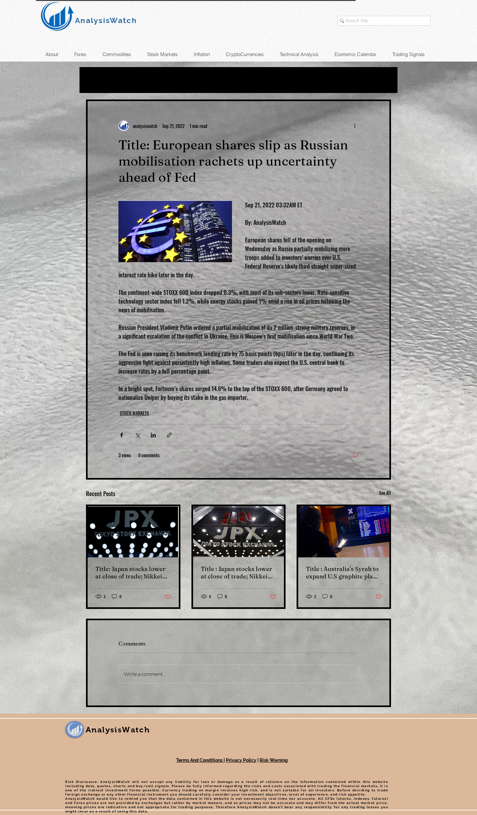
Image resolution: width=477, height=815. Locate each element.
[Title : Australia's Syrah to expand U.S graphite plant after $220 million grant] (343, 531)
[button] (383, 80)
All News (99, 80)
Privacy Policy (241, 760)
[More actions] (355, 126)
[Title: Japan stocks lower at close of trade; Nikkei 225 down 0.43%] (133, 531)
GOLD (158, 80)
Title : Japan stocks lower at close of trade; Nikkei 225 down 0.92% (236, 572)
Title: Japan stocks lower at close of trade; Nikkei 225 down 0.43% (130, 572)
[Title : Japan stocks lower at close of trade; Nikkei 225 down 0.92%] (238, 531)
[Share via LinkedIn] (153, 435)
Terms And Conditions (200, 760)
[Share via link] (169, 435)
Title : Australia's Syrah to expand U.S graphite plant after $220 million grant (342, 572)
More (290, 80)
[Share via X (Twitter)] (137, 435)
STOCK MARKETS (241, 80)
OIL (131, 80)
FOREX (190, 80)
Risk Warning (274, 760)
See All (385, 492)
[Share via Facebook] (121, 435)
